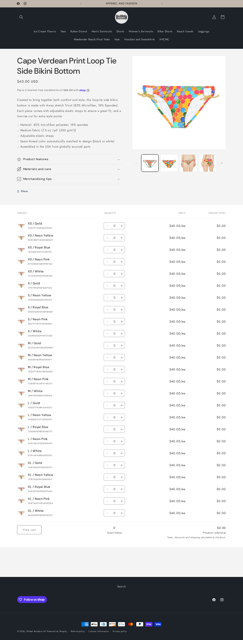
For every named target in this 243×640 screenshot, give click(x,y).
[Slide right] (222, 163)
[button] (21, 17)
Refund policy (78, 631)
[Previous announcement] (81, 3)
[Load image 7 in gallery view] (188, 163)
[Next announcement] (162, 3)
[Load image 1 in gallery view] (150, 163)
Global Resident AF (36, 631)
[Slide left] (136, 163)
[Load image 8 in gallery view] (207, 163)
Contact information (99, 631)
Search (121, 586)
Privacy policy (120, 631)
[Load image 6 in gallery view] (169, 163)
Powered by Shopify (57, 631)
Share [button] (24, 191)
